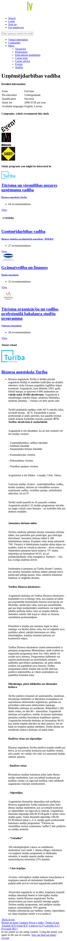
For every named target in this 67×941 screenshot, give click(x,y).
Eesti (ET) (22, 925)
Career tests (21, 58)
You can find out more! (43, 934)
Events (19, 64)
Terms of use (52, 922)
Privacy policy (36, 922)
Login (11, 21)
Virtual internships (18, 39)
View (4, 209)
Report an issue (9, 922)
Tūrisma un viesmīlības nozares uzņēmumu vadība (29, 187)
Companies (14, 42)
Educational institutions (27, 55)
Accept (5, 938)
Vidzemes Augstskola (11, 325)
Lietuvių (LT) (36, 925)
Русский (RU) (9, 928)
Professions (21, 51)
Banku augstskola (10, 275)
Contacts (23, 922)
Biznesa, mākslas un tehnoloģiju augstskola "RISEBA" (27, 239)
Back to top (8, 919)
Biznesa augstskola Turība (14, 197)
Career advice (22, 61)
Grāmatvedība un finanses (24, 267)
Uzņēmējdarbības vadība (23, 231)
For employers (16, 27)
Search (12, 18)
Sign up (12, 24)
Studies (19, 67)
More (11, 45)
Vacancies (20, 48)
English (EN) (9, 925)
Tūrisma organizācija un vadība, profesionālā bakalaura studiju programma (30, 313)
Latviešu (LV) (52, 925)
